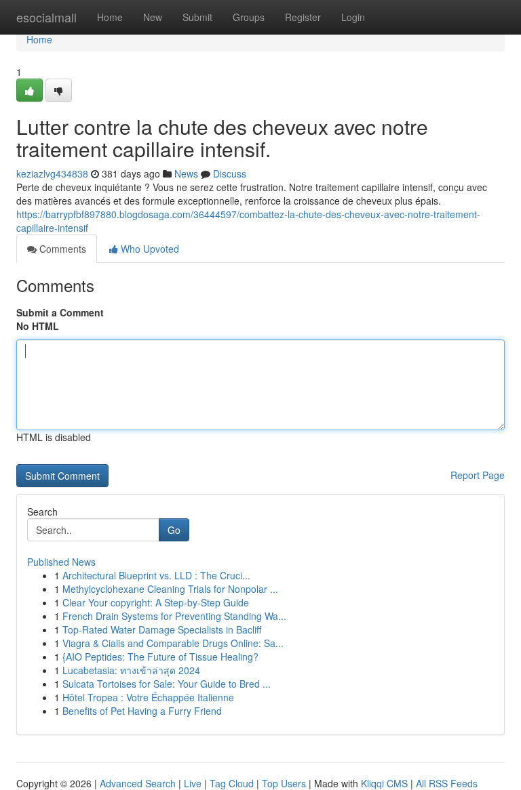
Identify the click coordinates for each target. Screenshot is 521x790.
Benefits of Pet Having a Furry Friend (142, 711)
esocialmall (46, 17)
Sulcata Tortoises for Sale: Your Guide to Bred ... (166, 683)
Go (174, 530)
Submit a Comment (60, 312)
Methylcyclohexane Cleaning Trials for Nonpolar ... (170, 589)
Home (110, 17)
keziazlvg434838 (52, 173)
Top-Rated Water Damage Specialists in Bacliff (161, 629)
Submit (197, 17)
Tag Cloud (232, 783)
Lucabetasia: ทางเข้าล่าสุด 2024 (131, 670)
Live (192, 783)
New (152, 17)
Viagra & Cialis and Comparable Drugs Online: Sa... (173, 643)
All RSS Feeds (447, 783)
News (186, 173)
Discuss (229, 173)
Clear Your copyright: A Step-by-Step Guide (155, 602)
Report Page (477, 475)
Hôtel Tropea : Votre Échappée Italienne (148, 697)
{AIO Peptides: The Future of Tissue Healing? (160, 656)
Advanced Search (138, 783)
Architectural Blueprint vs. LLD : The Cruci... (156, 575)
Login (353, 17)
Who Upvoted (148, 248)
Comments (61, 248)
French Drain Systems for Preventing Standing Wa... (174, 616)
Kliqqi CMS (384, 783)
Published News (61, 561)
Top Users (284, 783)
